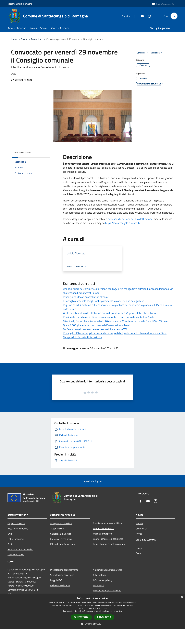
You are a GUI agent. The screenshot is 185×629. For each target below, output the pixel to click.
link (120, 611)
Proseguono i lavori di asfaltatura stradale (86, 297)
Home (14, 39)
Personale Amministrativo (20, 549)
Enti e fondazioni (16, 539)
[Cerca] (174, 16)
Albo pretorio (99, 575)
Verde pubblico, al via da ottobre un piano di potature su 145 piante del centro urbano (109, 313)
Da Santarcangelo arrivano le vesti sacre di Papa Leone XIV (95, 329)
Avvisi (139, 533)
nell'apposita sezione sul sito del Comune (130, 219)
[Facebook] (134, 16)
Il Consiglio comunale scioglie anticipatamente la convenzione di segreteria (103, 301)
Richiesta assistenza (60, 585)
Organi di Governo (16, 523)
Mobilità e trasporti (102, 533)
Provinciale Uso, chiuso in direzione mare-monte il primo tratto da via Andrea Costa (108, 317)
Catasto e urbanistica (60, 533)
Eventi (139, 553)
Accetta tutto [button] (81, 617)
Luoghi (139, 548)
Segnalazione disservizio (62, 575)
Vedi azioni (156, 52)
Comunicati (36, 39)
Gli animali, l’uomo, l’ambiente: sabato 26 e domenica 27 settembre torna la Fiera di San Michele (115, 321)
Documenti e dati (16, 554)
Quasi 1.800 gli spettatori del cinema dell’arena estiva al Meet (96, 325)
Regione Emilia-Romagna (20, 3)
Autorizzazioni (57, 528)
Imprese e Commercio (103, 528)
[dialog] (92, 611)
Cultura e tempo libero (61, 539)
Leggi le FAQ (56, 580)
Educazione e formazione (62, 544)
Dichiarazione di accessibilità (107, 590)
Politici (11, 544)
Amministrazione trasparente (107, 570)
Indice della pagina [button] (22, 152)
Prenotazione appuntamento (64, 570)
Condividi (141, 52)
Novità (24, 39)
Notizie (139, 523)
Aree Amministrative (18, 528)
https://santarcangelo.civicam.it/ (122, 223)
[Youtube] (141, 16)
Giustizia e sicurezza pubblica (107, 523)
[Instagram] (148, 16)
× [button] (182, 597)
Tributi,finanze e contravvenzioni (109, 544)
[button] (92, 624)
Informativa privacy (102, 580)
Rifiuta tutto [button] (104, 617)
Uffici (10, 533)
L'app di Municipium (92, 481)
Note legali (98, 585)
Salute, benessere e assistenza (108, 539)
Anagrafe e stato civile (61, 523)
